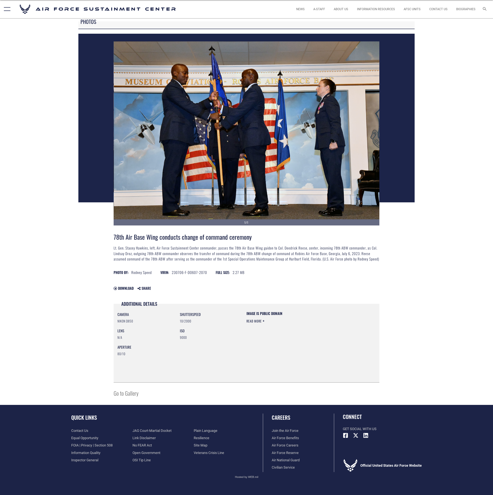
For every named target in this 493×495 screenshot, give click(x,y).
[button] (6, 9)
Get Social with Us (359, 429)
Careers (281, 417)
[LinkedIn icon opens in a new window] (366, 435)
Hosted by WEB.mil (246, 476)
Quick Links (84, 417)
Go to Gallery (126, 393)
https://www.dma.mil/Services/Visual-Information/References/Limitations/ (291, 345)
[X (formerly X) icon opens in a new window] (356, 435)
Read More (254, 321)
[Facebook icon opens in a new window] (346, 435)
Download (125, 288)
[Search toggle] (485, 9)
